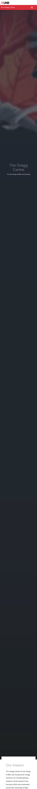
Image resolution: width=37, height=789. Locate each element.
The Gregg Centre (8, 7)
